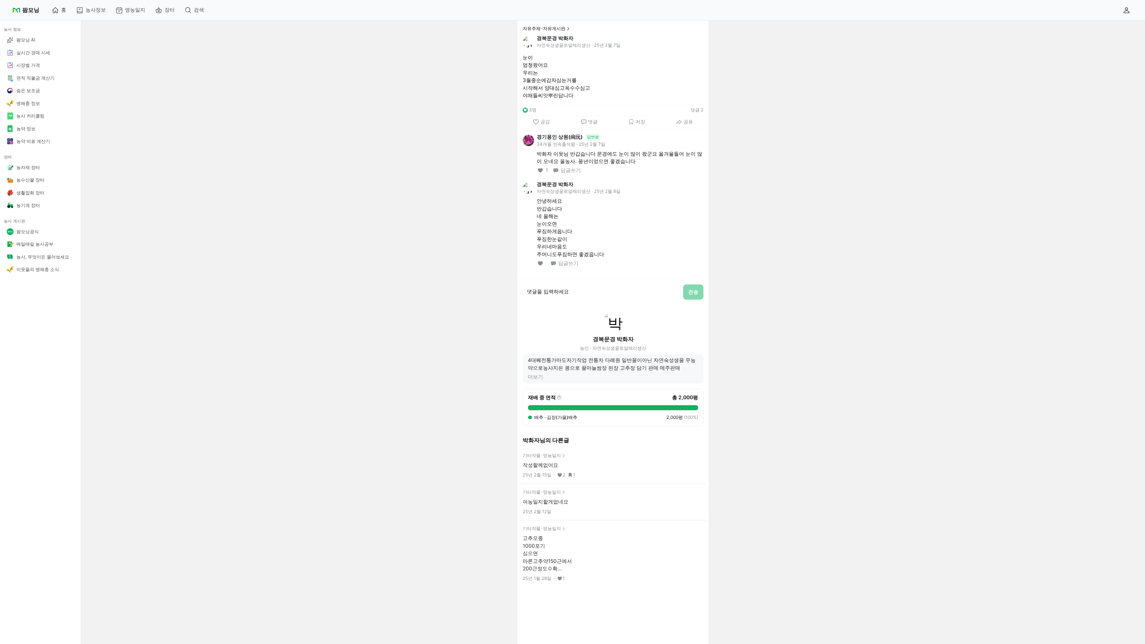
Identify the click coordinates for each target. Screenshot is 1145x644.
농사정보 (96, 10)
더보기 (535, 377)
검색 (199, 10)
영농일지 (135, 10)
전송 (693, 292)
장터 (170, 10)
